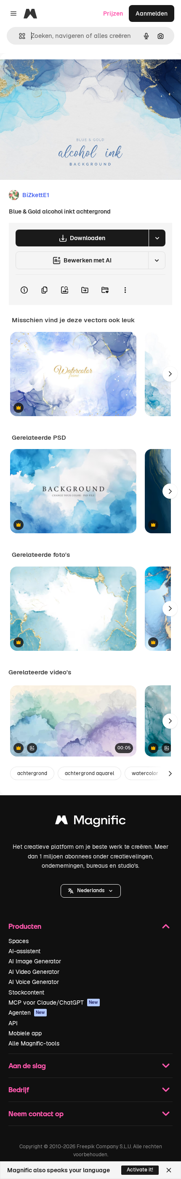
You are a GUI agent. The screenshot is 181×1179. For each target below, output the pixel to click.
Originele (55, 72)
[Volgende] (170, 374)
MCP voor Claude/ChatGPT (53, 1002)
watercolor (145, 773)
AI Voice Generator (33, 982)
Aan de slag (27, 1065)
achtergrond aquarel (89, 773)
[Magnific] (90, 822)
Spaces (18, 941)
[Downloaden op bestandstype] (157, 238)
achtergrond (32, 773)
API (13, 1023)
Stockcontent (26, 992)
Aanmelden (152, 13)
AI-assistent (24, 951)
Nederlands (90, 890)
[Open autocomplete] (18, 36)
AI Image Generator (34, 961)
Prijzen (113, 13)
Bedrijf (18, 1089)
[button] (91, 891)
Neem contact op (36, 1113)
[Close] (169, 1170)
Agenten (26, 1012)
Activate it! (140, 1169)
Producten (24, 926)
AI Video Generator (33, 972)
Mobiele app (25, 1033)
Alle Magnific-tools (33, 1043)
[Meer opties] (125, 289)
